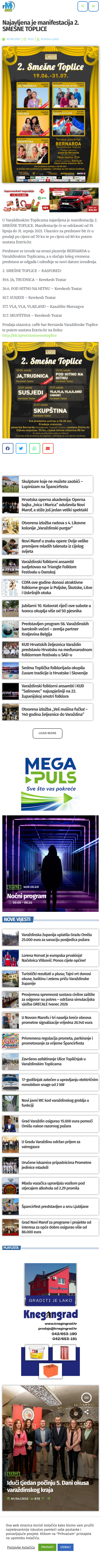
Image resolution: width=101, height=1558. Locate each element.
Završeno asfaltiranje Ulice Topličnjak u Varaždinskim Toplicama (54, 1061)
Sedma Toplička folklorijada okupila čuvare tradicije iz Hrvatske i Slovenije (55, 670)
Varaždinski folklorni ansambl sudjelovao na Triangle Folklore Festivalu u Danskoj (49, 566)
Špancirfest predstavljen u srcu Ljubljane (55, 1206)
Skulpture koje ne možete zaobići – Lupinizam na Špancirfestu (52, 484)
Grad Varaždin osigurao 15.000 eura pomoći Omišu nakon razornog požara (57, 1123)
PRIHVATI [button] (47, 1547)
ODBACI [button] (65, 1547)
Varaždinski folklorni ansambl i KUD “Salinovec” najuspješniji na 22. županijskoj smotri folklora (53, 691)
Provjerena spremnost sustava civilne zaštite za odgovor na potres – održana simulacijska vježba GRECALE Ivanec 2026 (58, 999)
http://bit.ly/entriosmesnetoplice (29, 335)
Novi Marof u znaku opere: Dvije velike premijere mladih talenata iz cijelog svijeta (55, 546)
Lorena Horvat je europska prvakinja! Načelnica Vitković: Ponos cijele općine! (54, 958)
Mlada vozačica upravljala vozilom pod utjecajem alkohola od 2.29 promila (53, 1185)
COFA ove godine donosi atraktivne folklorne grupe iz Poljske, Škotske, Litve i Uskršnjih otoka (57, 587)
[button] (7, 448)
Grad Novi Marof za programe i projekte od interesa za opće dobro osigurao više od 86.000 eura (56, 1227)
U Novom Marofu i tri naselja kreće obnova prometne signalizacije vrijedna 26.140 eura (57, 1020)
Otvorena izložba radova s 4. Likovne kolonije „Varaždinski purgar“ (53, 525)
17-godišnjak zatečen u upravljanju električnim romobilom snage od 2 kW (60, 1082)
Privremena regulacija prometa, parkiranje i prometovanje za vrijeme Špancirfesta (57, 1040)
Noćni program (26, 896)
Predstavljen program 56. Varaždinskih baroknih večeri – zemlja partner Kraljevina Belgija (55, 629)
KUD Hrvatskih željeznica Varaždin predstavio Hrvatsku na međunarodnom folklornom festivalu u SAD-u (57, 649)
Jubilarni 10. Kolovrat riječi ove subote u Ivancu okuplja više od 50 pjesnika (56, 608)
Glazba (14, 887)
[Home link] (8, 6)
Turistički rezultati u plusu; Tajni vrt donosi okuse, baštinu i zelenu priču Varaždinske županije (56, 979)
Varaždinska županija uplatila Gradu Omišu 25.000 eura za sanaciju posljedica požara (57, 937)
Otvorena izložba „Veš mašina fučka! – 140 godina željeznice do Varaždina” (55, 712)
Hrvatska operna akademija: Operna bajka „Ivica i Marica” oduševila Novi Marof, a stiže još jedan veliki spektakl (55, 504)
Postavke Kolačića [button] (21, 1547)
